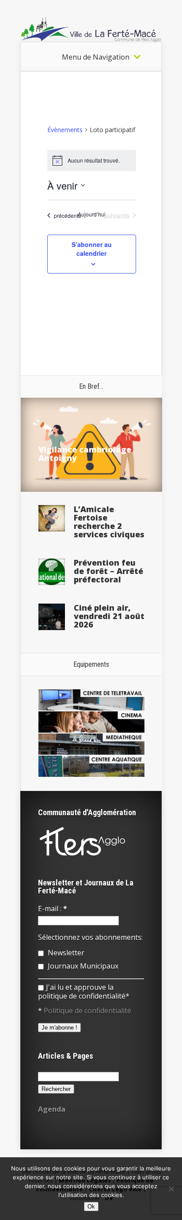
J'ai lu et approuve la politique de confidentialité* (83, 991)
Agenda (51, 1109)
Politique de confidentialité (87, 1010)
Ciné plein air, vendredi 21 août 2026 (109, 616)
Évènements (65, 129)
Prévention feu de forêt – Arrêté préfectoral (108, 571)
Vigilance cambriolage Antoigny (84, 453)
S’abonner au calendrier (92, 249)
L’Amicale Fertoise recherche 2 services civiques (109, 522)
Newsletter (65, 952)
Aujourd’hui (92, 214)
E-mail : (52, 908)
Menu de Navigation (95, 57)
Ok (91, 1206)
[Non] (171, 1188)
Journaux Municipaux (82, 966)
